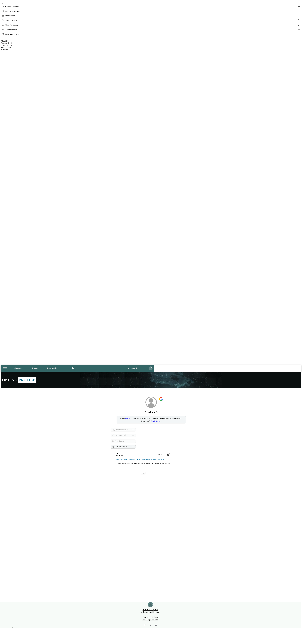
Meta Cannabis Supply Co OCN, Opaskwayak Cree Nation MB (140, 459)
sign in (127, 418)
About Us (4, 41)
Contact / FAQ (6, 43)
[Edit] (168, 455)
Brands (35, 368)
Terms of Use (6, 47)
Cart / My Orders (11, 25)
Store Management (12, 34)
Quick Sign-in (156, 421)
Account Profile (11, 30)
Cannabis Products (12, 7)
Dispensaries (10, 16)
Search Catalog (11, 20)
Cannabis (18, 368)
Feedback (4, 50)
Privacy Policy (6, 45)
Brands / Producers (12, 11)
